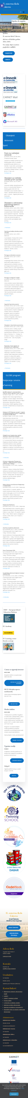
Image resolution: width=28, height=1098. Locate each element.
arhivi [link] (13, 47)
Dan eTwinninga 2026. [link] (9, 550)
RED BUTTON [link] (14, 704)
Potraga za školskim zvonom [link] (12, 255)
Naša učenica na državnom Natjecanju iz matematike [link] (13, 485)
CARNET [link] (6, 996)
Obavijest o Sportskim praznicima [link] (13, 325)
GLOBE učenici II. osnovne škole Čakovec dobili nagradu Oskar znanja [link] (13, 392)
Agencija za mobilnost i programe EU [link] (13, 1007)
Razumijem (14, 1094)
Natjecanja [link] (5, 467)
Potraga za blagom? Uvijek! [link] (11, 278)
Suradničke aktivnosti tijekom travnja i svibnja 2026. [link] (13, 573)
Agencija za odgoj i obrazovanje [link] (12, 1005)
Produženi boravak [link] (8, 158)
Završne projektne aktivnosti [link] (11, 528)
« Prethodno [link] (7, 227)
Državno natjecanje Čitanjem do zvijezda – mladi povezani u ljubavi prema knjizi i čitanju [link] (12, 463)
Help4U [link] (14, 775)
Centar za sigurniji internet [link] (16, 682)
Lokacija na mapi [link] (7, 956)
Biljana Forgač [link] (7, 394)
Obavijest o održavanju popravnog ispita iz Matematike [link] (13, 204)
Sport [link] (22, 305)
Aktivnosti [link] (6, 235)
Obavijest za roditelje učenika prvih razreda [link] (13, 179)
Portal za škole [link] (7, 1000)
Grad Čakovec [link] (13, 927)
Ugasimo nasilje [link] (17, 760)
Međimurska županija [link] (14, 934)
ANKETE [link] (7, 59)
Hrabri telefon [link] (17, 740)
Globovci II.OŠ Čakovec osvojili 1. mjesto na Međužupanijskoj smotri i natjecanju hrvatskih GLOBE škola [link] (14, 413)
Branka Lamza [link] (9, 156)
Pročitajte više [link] (7, 173)
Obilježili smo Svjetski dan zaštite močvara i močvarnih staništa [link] (12, 436)
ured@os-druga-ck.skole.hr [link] (9, 968)
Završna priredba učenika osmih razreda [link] (13, 232)
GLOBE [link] (21, 394)
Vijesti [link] (15, 158)
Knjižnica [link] (20, 465)
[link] (2, 6)
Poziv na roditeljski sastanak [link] (11, 154)
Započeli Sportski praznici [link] (11, 304)
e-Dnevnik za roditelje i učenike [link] (12, 1003)
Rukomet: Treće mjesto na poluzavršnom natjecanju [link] (11, 346)
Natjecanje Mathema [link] (8, 505)
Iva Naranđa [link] (7, 465)
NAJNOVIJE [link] (8, 53)
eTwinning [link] (20, 529)
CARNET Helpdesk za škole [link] (11, 998)
